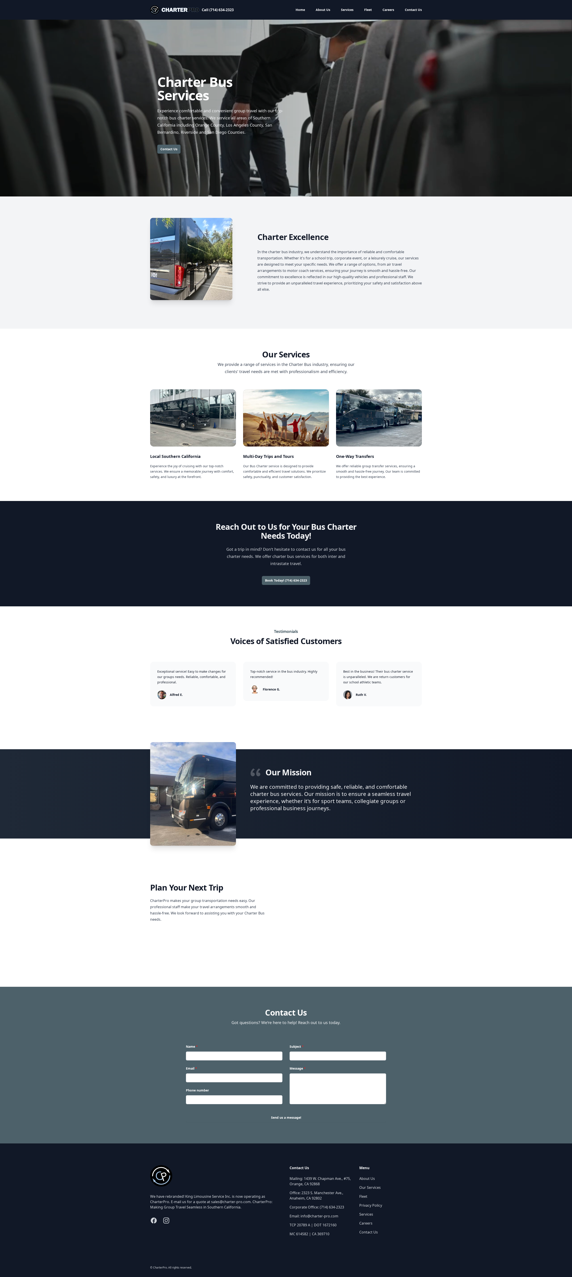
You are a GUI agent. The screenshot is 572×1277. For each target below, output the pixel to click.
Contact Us (413, 10)
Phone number (197, 1090)
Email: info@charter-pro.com (314, 1216)
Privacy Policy (370, 1205)
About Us (323, 10)
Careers (388, 10)
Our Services (370, 1187)
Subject (297, 1046)
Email (191, 1068)
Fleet (368, 10)
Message (298, 1068)
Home (300, 10)
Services (347, 10)
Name (192, 1046)
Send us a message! (286, 1117)
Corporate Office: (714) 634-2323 (317, 1207)
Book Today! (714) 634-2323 (286, 580)
